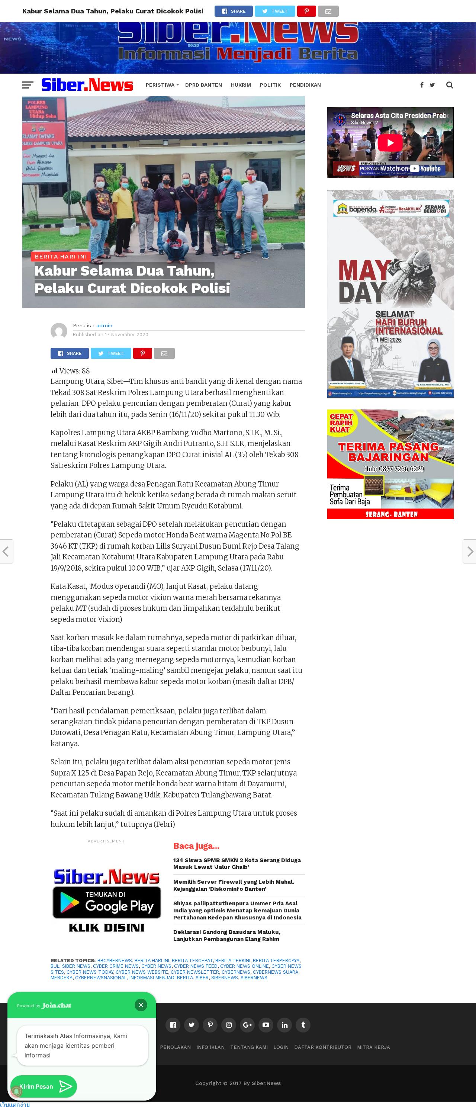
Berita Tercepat (192, 960)
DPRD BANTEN (203, 85)
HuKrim (241, 85)
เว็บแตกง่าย (15, 1104)
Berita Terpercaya (276, 960)
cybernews (236, 972)
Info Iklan (210, 1047)
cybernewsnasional (101, 977)
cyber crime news (116, 966)
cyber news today (90, 972)
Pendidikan (305, 85)
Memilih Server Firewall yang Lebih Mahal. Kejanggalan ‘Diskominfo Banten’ (233, 885)
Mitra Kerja (373, 1047)
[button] (141, 1005)
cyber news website (142, 972)
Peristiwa (160, 85)
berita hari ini (152, 960)
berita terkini (232, 960)
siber (202, 977)
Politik (270, 85)
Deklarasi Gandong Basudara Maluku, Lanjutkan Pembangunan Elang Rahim (226, 935)
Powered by (29, 1005)
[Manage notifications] (16, 1092)
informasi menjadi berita (161, 977)
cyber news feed (196, 966)
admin (104, 325)
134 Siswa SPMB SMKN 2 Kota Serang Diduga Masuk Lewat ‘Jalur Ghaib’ (237, 864)
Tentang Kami (249, 1047)
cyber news (156, 966)
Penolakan (175, 1047)
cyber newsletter (195, 972)
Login (281, 1047)
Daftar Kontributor (322, 1047)
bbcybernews (114, 960)
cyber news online (244, 966)
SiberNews (224, 977)
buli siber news (70, 966)
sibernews (254, 977)
